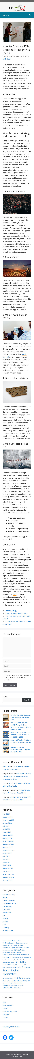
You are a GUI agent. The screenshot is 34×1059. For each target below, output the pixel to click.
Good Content (23, 613)
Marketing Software (14, 964)
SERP (29, 980)
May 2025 (6, 814)
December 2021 (8, 874)
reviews (5, 921)
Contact (5, 1017)
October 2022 (7, 847)
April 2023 (6, 829)
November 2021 (8, 877)
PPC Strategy (27, 967)
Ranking (5, 918)
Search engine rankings (8, 978)
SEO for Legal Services (8, 980)
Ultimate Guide (8, 931)
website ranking (7, 985)
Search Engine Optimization (11, 972)
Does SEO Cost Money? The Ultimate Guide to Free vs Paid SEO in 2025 (20, 735)
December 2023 (8, 820)
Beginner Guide (8, 1005)
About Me (6, 1014)
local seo (6, 965)
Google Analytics (16, 952)
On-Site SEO (7, 912)
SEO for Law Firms (26, 978)
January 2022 (7, 871)
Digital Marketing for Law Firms (20, 947)
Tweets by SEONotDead (11, 1027)
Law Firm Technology (26, 957)
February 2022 (8, 868)
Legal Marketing (6, 962)
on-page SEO (23, 964)
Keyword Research (9, 903)
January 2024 (7, 817)
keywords (7, 957)
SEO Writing (23, 980)
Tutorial (5, 1008)
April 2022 (6, 862)
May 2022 (6, 859)
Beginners (19, 943)
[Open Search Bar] (29, 15)
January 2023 (7, 838)
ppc (4, 915)
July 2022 (6, 856)
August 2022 (7, 853)
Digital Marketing (6, 947)
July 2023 (6, 826)
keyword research (23, 954)
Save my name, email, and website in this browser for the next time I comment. (18, 677)
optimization (14, 967)
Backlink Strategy (9, 943)
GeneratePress (17, 1056)
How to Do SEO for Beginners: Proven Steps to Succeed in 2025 (20, 749)
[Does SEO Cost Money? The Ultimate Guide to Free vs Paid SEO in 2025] (6, 735)
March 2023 (7, 832)
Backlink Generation (7, 940)
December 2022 (8, 841)
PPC (21, 967)
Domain (5, 897)
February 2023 (8, 835)
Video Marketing (17, 983)
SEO (14, 594)
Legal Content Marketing (8, 959)
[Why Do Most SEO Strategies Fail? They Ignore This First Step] (6, 717)
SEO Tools (16, 980)
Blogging (25, 943)
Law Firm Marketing (16, 957)
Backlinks (16, 940)
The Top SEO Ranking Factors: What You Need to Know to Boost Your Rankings (17, 776)
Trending (6, 927)
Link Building (7, 906)
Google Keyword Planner (9, 954)
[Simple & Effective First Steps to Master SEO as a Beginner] (6, 742)
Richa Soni (6, 767)
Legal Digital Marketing (19, 959)
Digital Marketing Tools (8, 950)
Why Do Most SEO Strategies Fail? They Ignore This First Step (21, 717)
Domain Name (19, 950)
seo (19, 977)
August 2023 (7, 823)
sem (15, 978)
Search (5, 696)
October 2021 (7, 880)
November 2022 (8, 844)
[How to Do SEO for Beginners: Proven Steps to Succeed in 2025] (6, 750)
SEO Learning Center (10, 1011)
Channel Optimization (7, 945)
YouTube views (17, 987)
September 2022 (8, 850)
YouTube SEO (8, 988)
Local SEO (6, 909)
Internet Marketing (9, 900)
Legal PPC (13, 962)
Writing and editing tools (17, 985)
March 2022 (7, 865)
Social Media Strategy (7, 983)
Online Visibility (6, 967)
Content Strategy (11, 611)
